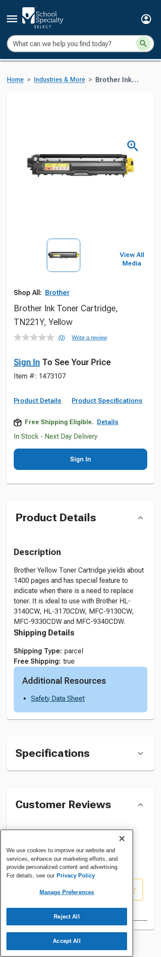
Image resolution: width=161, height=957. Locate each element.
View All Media (132, 259)
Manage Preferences (66, 892)
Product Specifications (107, 401)
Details (107, 422)
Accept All (66, 941)
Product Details (37, 401)
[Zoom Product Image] (132, 146)
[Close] (121, 838)
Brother (57, 293)
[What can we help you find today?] (143, 43)
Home (15, 79)
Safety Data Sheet (58, 698)
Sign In (27, 362)
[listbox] (63, 269)
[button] (146, 19)
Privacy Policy (76, 875)
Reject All (66, 916)
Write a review (89, 337)
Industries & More (59, 79)
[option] (63, 269)
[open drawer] (12, 19)
